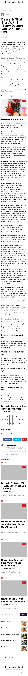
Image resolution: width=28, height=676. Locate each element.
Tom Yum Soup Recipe (7, 647)
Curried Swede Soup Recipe (8, 640)
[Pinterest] (12, 657)
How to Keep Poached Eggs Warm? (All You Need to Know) (12, 563)
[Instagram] (9, 657)
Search (23, 614)
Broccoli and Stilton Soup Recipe (10, 634)
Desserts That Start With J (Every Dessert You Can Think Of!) (13, 486)
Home (2, 8)
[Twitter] (5, 657)
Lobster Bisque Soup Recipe (8, 628)
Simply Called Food (14, 2)
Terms (24, 672)
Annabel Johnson (7, 35)
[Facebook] (2, 657)
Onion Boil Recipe (6, 621)
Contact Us (10, 672)
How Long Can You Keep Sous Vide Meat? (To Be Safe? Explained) (13, 524)
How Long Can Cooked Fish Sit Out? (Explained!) (13, 600)
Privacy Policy (18, 672)
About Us (4, 672)
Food (7, 8)
